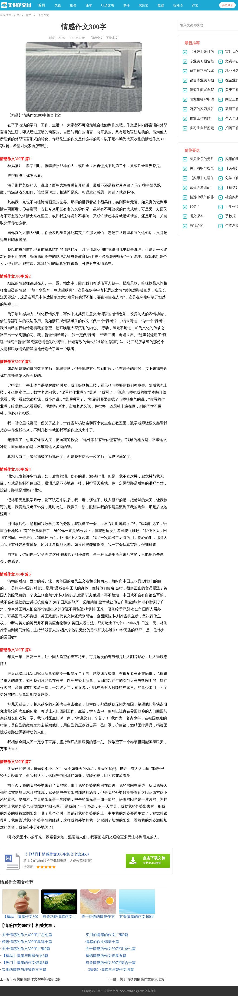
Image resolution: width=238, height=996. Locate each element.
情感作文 (43, 15)
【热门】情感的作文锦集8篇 (25, 963)
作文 (28, 15)
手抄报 (230, 216)
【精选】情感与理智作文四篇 (110, 970)
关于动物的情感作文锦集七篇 (142, 979)
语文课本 (197, 216)
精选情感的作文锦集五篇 (106, 956)
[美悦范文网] (15, 5)
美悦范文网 (111, 991)
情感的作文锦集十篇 (102, 942)
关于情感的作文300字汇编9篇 (26, 949)
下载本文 (112, 38)
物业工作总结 (200, 118)
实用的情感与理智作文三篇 (24, 970)
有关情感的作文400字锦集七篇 (36, 979)
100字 (194, 206)
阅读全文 (97, 38)
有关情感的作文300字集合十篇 (111, 963)
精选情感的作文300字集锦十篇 (27, 942)
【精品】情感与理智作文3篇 (25, 956)
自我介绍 (197, 225)
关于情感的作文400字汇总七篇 (27, 935)
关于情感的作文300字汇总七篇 (111, 949)
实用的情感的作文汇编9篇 (107, 935)
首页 (41, 5)
